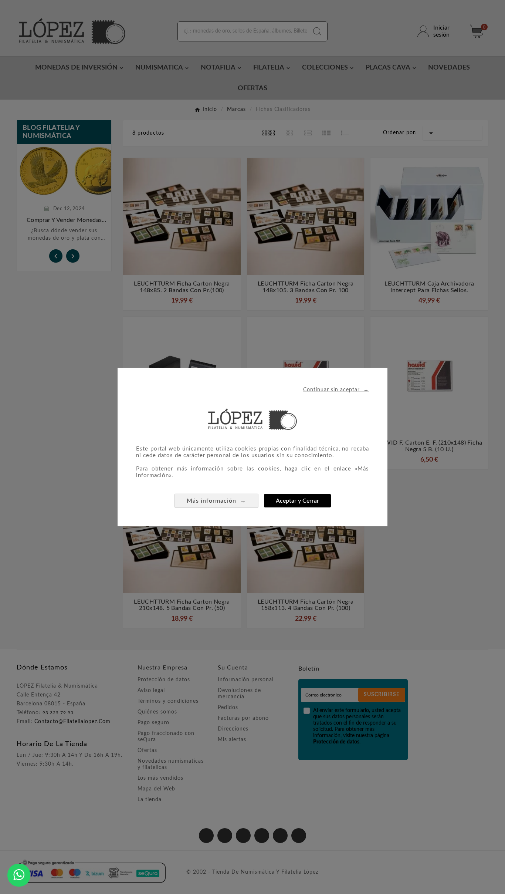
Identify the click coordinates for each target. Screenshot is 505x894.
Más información (216, 500)
